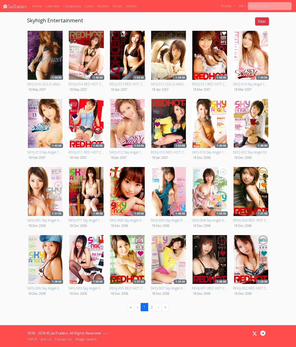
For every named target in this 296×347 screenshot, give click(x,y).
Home (37, 6)
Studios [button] (103, 6)
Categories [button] (72, 6)
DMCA (32, 339)
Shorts (131, 6)
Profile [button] (227, 6)
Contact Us (63, 339)
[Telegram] (262, 333)
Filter (262, 21)
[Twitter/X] (254, 333)
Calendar (52, 6)
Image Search (86, 339)
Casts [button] (89, 6)
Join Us (46, 339)
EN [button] (241, 6)
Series (117, 6)
